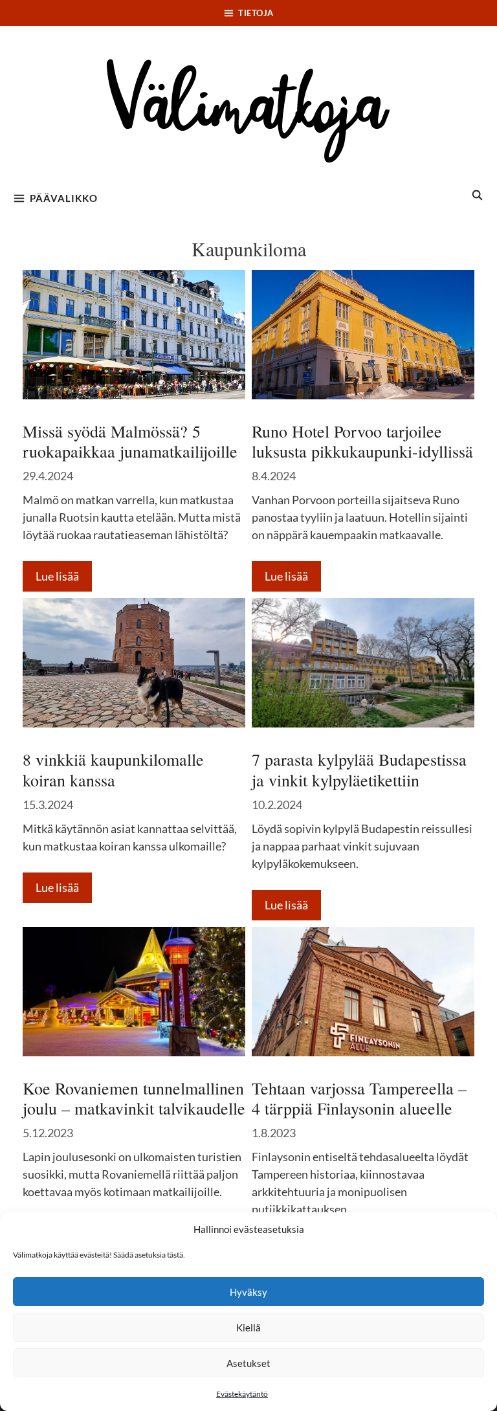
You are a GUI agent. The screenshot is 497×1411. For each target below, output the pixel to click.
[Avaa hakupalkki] (478, 195)
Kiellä (248, 1327)
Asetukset (248, 1363)
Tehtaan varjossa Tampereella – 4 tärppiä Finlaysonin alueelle (359, 1098)
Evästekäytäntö (242, 1394)
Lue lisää (57, 576)
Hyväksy (248, 1292)
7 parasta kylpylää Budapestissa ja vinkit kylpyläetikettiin (359, 769)
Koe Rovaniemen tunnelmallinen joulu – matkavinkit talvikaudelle (134, 1098)
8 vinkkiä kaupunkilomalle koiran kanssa (113, 769)
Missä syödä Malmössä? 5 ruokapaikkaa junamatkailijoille (130, 441)
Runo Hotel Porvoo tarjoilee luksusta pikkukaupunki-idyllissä (362, 441)
